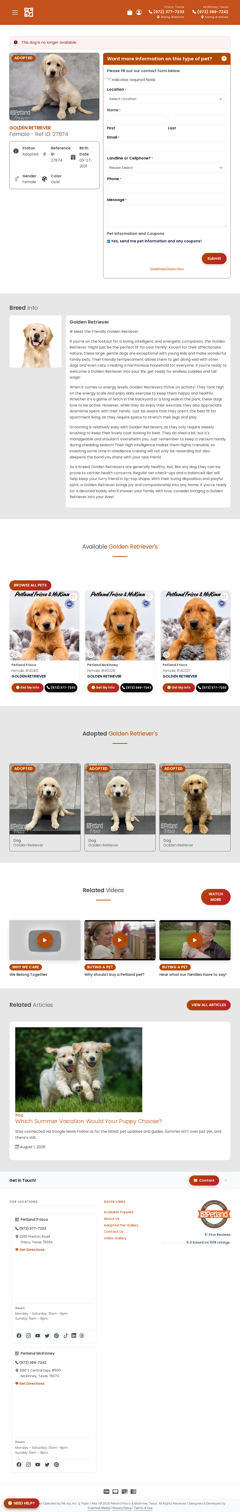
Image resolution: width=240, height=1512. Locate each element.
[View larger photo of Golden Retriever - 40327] (224, 597)
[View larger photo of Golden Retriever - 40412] (73, 597)
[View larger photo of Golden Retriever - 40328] (148, 597)
